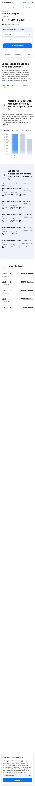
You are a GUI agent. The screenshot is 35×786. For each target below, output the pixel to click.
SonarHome (5, 8)
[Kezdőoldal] (7, 2)
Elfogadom (17, 780)
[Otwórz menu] (32, 2)
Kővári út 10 (6, 282)
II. (23, 8)
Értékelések (28, 54)
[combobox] (16, 34)
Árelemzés (18, 54)
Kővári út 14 (6, 299)
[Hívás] (28, 2)
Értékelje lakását (17, 46)
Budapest (19, 8)
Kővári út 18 (6, 307)
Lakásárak (13, 8)
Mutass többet (17, 156)
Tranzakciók (7, 54)
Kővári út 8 (6, 290)
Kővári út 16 (6, 273)
